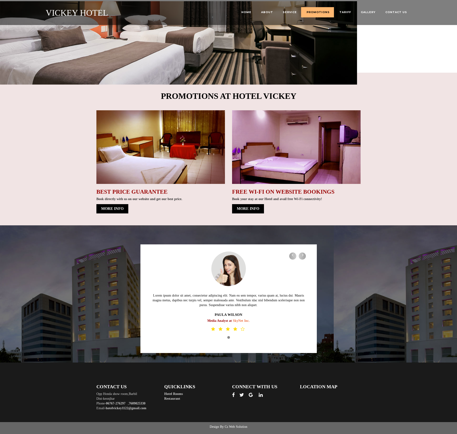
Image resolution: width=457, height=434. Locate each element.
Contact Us (396, 12)
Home (246, 12)
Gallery (368, 12)
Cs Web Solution (236, 427)
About (267, 12)
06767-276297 (115, 403)
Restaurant (172, 398)
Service (290, 12)
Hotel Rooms (173, 394)
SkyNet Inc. (241, 321)
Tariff (345, 12)
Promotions (318, 12)
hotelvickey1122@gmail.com (126, 408)
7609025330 (137, 403)
